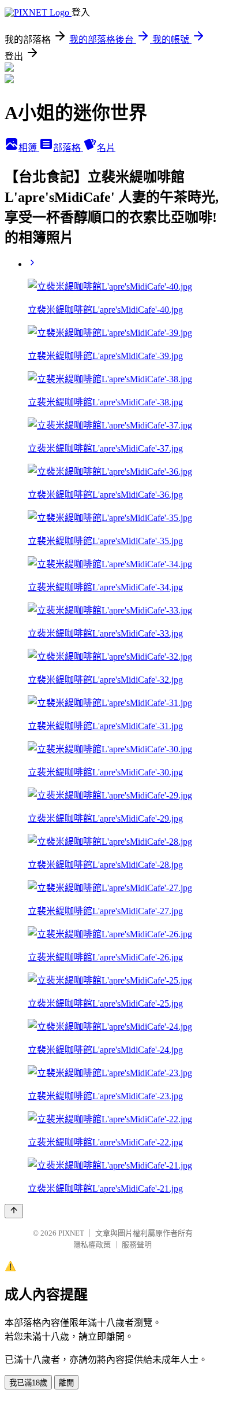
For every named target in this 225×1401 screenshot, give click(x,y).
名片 (106, 148)
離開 (66, 1382)
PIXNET (71, 1233)
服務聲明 (137, 1244)
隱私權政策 (92, 1244)
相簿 (28, 148)
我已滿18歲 (28, 1382)
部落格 (68, 148)
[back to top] (14, 1211)
